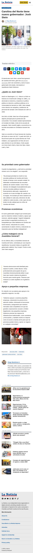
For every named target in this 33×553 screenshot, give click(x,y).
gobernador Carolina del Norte (9, 354)
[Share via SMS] (14, 72)
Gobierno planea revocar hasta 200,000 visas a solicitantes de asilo (20, 453)
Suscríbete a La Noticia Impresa (11, 523)
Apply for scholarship (8, 535)
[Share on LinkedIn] (24, 68)
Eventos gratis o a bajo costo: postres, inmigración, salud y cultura (21, 424)
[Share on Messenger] (16, 68)
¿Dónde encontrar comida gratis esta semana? (21, 434)
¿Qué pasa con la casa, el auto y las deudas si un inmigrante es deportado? (21, 470)
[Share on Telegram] (20, 68)
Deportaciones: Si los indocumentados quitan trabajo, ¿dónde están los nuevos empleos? (20, 407)
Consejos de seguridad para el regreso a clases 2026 (21, 461)
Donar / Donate (23, 2)
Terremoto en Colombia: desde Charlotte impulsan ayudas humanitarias (20, 414)
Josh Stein (19, 354)
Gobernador (21, 351)
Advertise (4, 527)
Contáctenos (5, 519)
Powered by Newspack (7, 550)
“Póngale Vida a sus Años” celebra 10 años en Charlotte (21, 443)
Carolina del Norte (6, 7)
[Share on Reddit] (10, 72)
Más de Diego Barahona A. (14, 375)
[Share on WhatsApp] (12, 68)
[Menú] (30, 2)
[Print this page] (22, 72)
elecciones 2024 (13, 351)
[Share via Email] (18, 72)
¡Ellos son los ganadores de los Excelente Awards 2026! (21, 388)
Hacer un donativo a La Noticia (11, 538)
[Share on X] (8, 68)
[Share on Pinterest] (28, 68)
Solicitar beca (6, 531)
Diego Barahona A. (11, 21)
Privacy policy (6, 542)
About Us (4, 515)
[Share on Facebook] (5, 68)
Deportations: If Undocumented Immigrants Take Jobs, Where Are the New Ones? (21, 398)
